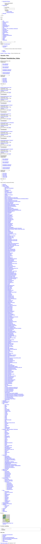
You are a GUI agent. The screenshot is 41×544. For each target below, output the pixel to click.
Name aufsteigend (6, 66)
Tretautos (4, 37)
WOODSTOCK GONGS (9, 466)
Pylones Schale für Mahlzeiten (10, 314)
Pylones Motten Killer (8, 288)
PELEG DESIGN (8, 196)
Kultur (6, 417)
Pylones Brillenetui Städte (9, 208)
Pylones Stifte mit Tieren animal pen (11, 349)
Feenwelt (4, 23)
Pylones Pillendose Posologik (10, 302)
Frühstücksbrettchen (6, 25)
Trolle (6, 426)
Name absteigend (5, 67)
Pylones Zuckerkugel (8, 382)
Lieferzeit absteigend (6, 73)
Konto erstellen (9, 11)
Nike (5, 420)
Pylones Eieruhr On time (9, 216)
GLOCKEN (7, 460)
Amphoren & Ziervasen (9, 492)
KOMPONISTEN (8, 463)
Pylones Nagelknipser (8, 293)
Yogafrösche (7, 501)
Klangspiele (5, 29)
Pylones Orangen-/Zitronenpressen (10, 298)
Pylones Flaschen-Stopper (9, 227)
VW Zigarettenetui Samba (9, 397)
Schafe (6, 424)
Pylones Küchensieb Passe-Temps (10, 274)
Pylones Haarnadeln (8, 241)
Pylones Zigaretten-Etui (9, 381)
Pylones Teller (7, 356)
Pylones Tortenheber (8, 370)
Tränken (6, 499)
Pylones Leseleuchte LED (9, 282)
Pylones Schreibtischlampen (9, 326)
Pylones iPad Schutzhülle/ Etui (10, 249)
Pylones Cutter (7, 213)
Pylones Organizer (8, 299)
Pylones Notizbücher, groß (9, 295)
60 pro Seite (5, 80)
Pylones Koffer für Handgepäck (10, 266)
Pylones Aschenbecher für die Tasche (11, 200)
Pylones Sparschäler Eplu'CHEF (10, 337)
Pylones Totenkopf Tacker (9, 371)
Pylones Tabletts (7, 350)
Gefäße (6, 412)
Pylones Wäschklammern (9, 377)
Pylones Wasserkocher (8, 378)
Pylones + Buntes (5, 21)
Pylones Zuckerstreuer (8, 383)
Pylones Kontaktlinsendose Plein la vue (11, 268)
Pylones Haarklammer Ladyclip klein (11, 240)
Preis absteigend (5, 64)
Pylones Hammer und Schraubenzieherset (12, 243)
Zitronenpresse (7, 399)
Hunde (6, 443)
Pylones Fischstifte (8, 226)
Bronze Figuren (5, 26)
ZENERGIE (7, 468)
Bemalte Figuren (5, 32)
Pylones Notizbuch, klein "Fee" (5, 113)
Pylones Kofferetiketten (9, 267)
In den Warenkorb (3, 94)
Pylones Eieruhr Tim (8, 217)
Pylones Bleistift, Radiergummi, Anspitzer (12, 204)
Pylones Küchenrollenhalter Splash (10, 273)
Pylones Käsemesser (8, 254)
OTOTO (6, 195)
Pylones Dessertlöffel (8, 215)
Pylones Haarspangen (8, 242)
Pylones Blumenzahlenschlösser (10, 205)
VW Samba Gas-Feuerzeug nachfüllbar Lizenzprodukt (14, 395)
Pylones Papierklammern (9, 300)
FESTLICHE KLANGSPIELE (10, 459)
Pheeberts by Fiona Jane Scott (10, 422)
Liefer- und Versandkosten (7, 539)
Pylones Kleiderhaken (8, 264)
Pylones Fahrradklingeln (9, 223)
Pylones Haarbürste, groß (9, 236)
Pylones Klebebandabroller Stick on (11, 261)
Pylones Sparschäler (8, 336)
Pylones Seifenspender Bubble (10, 331)
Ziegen (6, 454)
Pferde (6, 421)
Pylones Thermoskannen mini (10, 360)
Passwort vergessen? (10, 12)
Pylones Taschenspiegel (9, 351)
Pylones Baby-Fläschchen (9, 202)
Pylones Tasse (7, 352)
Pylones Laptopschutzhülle (9, 280)
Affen (6, 431)
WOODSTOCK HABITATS (10, 467)
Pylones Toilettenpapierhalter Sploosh (11, 366)
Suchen (4, 50)
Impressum (4, 535)
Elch (5, 407)
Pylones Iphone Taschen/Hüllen (10, 250)
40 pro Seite (5, 79)
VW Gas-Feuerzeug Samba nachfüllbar (11, 393)
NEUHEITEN (9, 488)
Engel (6, 408)
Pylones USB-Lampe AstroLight (10, 375)
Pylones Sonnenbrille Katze (9, 334)
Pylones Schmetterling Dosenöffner (11, 321)
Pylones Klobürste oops (9, 265)
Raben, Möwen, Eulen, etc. (9, 449)
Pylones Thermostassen (9, 361)
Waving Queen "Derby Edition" (10, 398)
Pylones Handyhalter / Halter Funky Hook (12, 245)
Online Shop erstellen (4, 543)
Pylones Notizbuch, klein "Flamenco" (6, 140)
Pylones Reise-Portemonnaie (9, 311)
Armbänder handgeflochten (7, 35)
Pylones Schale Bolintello (9, 313)
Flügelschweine (7, 436)
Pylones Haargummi (8, 238)
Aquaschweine (7, 472)
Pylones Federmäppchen (9, 225)
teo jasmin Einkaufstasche (9, 389)
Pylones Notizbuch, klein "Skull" (6, 96)
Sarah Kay (6, 423)
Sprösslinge (7, 425)
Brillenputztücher (5, 34)
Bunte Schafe (7, 433)
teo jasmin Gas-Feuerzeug (9, 390)
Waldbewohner (7, 427)
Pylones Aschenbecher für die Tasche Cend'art (12, 201)
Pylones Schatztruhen (8, 315)
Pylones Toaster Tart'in (8, 364)
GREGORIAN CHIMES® (9, 461)
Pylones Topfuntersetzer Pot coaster (11, 369)
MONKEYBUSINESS (9, 194)
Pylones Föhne (7, 230)
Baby (6, 405)
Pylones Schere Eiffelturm (9, 317)
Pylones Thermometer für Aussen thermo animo (13, 357)
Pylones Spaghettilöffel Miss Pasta (10, 335)
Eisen (3, 33)
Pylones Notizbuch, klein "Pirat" (5, 87)
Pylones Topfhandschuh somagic (10, 368)
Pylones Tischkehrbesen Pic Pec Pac (11, 362)
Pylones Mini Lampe (8, 287)
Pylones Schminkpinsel (9, 322)
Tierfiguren (6, 498)
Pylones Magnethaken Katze (9, 285)
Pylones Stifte (7, 347)
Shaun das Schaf (5, 30)
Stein (3, 27)
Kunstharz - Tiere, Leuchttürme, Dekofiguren (10, 28)
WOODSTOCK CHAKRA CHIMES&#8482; (13, 465)
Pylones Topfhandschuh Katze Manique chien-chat (13, 367)
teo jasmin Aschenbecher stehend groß (11, 387)
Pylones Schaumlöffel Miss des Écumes (11, 316)
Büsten (6, 406)
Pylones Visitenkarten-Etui (9, 376)
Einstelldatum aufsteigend (7, 69)
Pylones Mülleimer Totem (9, 290)
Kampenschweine (8, 474)
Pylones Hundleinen (8, 248)
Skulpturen (6, 497)
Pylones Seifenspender (8, 330)
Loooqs (6, 193)
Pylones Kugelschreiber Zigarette (10, 278)
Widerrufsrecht (5, 541)
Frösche (6, 437)
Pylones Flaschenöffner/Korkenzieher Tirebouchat (13, 228)
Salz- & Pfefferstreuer (8, 385)
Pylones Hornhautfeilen (9, 247)
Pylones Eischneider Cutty (9, 219)
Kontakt (4, 536)
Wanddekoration (7, 500)
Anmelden (3, 529)
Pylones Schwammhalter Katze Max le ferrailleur (13, 328)
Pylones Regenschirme (8, 308)
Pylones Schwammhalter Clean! (10, 327)
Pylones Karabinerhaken (9, 252)
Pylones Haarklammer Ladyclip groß (11, 239)
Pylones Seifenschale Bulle (9, 329)
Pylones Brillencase (8, 207)
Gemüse (6, 413)
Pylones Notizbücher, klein (9, 296)
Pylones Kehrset (7, 256)
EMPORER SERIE (8, 457)
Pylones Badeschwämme (9, 203)
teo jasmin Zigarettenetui (9, 391)
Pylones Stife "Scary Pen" (9, 344)
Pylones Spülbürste (8, 342)
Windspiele (4, 22)
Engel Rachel (7, 409)
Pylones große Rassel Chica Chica (10, 233)
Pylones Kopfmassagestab (9, 269)
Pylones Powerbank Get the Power (10, 305)
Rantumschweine (10, 489)
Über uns (4, 51)
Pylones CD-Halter (8, 212)
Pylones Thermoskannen (9, 359)
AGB (3, 540)
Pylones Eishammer (8, 220)
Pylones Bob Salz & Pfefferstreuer (10, 206)
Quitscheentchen (7, 448)
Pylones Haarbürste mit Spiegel (10, 235)
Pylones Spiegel (7, 338)
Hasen (6, 440)
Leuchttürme (7, 446)
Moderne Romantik (8, 419)
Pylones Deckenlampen (9, 214)
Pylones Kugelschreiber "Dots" (10, 276)
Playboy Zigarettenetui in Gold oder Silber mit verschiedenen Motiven (16, 198)
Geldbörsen (4, 36)
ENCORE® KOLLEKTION (10, 458)
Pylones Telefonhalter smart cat (10, 355)
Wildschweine (7, 452)
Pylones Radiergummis (8, 307)
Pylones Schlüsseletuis (8, 319)
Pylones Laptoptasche (8, 281)
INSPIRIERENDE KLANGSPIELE (11, 462)
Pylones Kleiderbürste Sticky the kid (11, 263)
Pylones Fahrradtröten (8, 224)
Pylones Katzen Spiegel (9, 255)
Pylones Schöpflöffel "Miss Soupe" (11, 325)
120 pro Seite (5, 81)
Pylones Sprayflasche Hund (9, 339)
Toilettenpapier (7, 392)
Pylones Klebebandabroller (9, 260)
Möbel (4, 39)
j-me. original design (8, 192)
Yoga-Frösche (7, 428)
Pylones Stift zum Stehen (9, 346)
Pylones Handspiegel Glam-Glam (10, 244)
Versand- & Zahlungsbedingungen (8, 537)
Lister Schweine (7, 475)
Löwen (6, 418)
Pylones (6, 506)
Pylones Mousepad (8, 289)
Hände (6, 416)
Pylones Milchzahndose (9, 286)
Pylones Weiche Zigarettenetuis (10, 379)
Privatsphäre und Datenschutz (8, 534)
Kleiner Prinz (5, 24)
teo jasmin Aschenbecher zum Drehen (11, 388)
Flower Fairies (7, 410)
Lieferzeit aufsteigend (6, 72)
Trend (6, 507)
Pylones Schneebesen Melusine (10, 324)
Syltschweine (5, 31)
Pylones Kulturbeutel (8, 279)
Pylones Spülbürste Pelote (9, 343)
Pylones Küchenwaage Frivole (10, 275)
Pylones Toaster (7, 363)
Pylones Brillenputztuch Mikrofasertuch (11, 209)
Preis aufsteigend (5, 63)
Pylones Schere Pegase (8, 318)
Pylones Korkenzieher (8, 270)
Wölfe (6, 453)
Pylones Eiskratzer (8, 221)
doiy (5, 189)
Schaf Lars (6, 450)
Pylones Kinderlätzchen (9, 257)
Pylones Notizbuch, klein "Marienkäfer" (7, 122)
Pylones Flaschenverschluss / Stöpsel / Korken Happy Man (15, 229)
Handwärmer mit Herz (8, 191)
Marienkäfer (7, 495)
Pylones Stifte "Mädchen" (9, 348)
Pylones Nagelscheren (8, 294)
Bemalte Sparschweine (8, 479)
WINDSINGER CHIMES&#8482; (11, 464)
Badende (6, 432)
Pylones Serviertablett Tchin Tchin (10, 332)
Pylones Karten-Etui (8, 253)
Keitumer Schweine (10, 486)
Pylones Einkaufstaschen (9, 218)
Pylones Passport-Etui (8, 301)
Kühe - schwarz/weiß (8, 445)
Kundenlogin (5, 5)
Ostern (4, 38)
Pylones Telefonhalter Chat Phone (10, 354)
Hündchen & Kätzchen (8, 442)
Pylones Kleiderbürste (8, 262)
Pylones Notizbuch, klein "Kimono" (6, 131)
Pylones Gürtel (7, 234)
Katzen (6, 444)
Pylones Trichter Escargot (9, 372)
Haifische (6, 439)
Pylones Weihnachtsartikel (9, 380)
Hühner (6, 441)
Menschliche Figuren (8, 447)
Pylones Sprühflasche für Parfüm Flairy (11, 341)
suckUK (6, 386)
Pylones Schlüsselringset (9, 320)
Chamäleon (7, 434)
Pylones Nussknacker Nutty (9, 297)
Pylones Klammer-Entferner (9, 259)
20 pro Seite (5, 78)
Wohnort (6, 3)
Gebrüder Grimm (8, 411)
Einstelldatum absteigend (7, 70)
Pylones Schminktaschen (9, 323)
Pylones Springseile (8, 340)
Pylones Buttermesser (8, 211)
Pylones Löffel (7, 284)
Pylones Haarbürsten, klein (9, 237)
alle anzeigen (7, 187)
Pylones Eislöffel (7, 222)
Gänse (6, 438)
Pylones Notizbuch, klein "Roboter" (6, 105)
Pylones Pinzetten (8, 303)
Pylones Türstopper (8, 373)
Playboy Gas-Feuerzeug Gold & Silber (11, 197)
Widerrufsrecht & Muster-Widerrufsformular (10, 538)
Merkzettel (4, 13)
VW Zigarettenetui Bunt (9, 396)
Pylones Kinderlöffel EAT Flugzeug (11, 258)
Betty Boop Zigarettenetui (9, 188)
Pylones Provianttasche (8, 306)
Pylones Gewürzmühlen (9, 232)
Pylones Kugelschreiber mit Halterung (11, 277)
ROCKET (6, 384)
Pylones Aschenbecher (8, 199)
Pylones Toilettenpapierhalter (9, 365)
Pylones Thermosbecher (9, 358)
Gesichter (6, 414)
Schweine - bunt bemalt (9, 480)
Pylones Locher (7, 283)
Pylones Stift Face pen (8, 345)
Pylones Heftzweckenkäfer (9, 246)
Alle (3, 20)
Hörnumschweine (8, 473)
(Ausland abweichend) (4, 90)
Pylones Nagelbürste (8, 291)
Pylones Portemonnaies (9, 304)
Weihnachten (5, 511)
